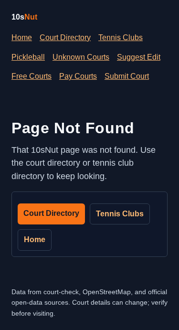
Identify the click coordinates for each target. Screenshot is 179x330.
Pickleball (28, 57)
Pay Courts (78, 76)
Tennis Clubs (120, 37)
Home (21, 37)
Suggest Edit (138, 57)
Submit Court (127, 76)
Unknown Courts (81, 57)
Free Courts (31, 76)
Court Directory (65, 37)
